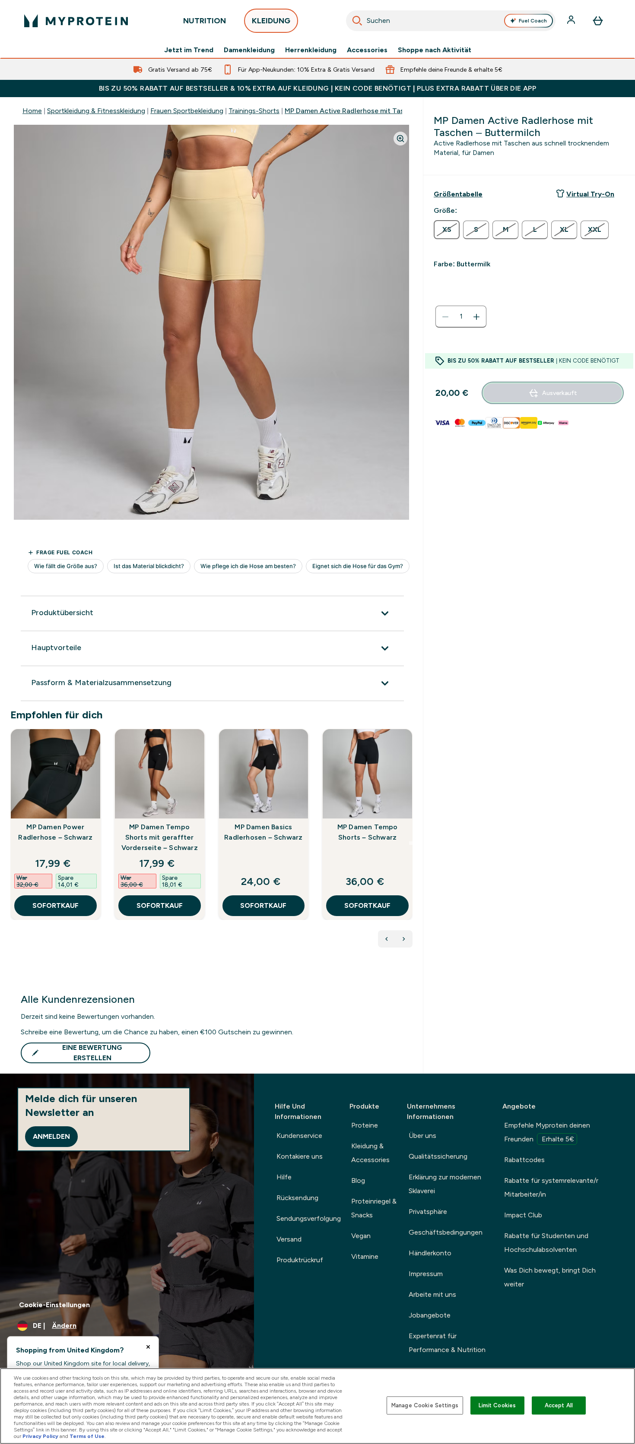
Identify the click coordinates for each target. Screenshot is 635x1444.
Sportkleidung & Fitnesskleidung (96, 110)
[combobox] (451, 20)
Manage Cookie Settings (424, 1405)
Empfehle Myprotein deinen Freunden (547, 1132)
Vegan (361, 1235)
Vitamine (364, 1256)
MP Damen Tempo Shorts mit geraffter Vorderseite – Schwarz (159, 837)
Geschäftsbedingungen (446, 1232)
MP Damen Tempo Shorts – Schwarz (367, 832)
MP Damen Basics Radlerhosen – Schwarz (263, 832)
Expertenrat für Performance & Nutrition (447, 1342)
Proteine (364, 1125)
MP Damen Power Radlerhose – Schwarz (55, 832)
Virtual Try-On (590, 194)
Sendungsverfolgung (308, 1218)
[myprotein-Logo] (76, 20)
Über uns (422, 1135)
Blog (358, 1180)
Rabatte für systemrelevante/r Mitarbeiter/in (551, 1187)
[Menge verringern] (445, 316)
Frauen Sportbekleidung (186, 110)
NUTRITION (204, 20)
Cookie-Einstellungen (54, 1304)
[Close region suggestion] (148, 1347)
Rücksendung (297, 1197)
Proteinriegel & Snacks (374, 1208)
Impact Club (523, 1215)
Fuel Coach (533, 21)
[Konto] (572, 21)
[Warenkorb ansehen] (598, 20)
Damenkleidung (249, 50)
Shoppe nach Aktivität (434, 50)
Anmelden (51, 1136)
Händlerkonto (430, 1253)
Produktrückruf (299, 1260)
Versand (289, 1239)
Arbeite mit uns (432, 1294)
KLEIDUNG (271, 20)
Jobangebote (430, 1315)
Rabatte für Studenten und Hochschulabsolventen (546, 1242)
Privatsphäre (428, 1211)
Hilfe (284, 1177)
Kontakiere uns (299, 1156)
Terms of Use (87, 1436)
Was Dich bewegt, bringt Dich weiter (550, 1277)
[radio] (447, 229)
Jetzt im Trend (188, 50)
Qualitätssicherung (438, 1156)
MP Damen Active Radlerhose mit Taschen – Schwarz (369, 110)
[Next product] (404, 939)
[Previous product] (386, 939)
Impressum (426, 1273)
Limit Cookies (497, 1405)
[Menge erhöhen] (476, 316)
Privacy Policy (40, 1436)
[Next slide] (411, 843)
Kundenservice (299, 1135)
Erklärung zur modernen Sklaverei (445, 1183)
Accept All (559, 1405)
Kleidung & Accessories (370, 1152)
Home (32, 110)
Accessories (367, 50)
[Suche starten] (357, 20)
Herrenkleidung (311, 50)
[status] (461, 316)
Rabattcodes (524, 1159)
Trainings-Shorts (254, 110)
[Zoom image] (400, 138)
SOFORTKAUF (55, 905)
